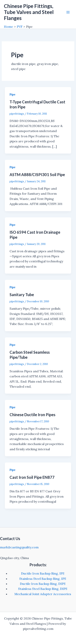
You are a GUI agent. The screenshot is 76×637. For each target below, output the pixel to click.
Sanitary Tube (22, 294)
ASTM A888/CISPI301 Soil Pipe (37, 174)
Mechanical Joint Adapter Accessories (42, 594)
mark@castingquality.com (19, 547)
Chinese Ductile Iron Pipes (32, 414)
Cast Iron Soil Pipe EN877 (32, 477)
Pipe (12, 94)
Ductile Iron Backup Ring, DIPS (42, 584)
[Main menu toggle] (68, 12)
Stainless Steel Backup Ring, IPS (42, 579)
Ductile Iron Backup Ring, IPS (42, 573)
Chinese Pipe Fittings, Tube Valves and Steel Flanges (29, 12)
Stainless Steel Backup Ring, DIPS (42, 589)
